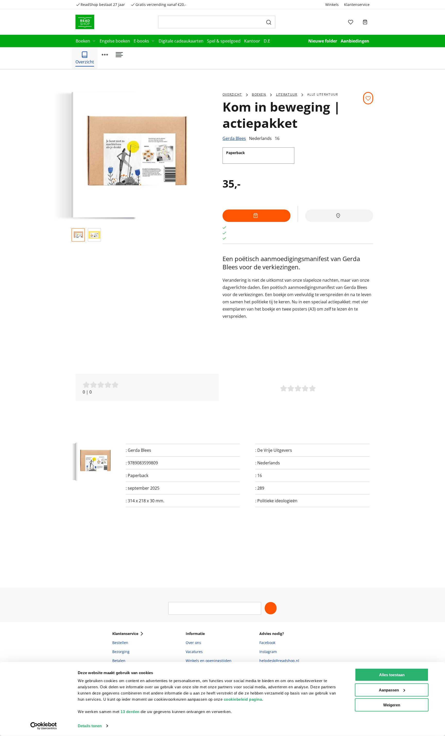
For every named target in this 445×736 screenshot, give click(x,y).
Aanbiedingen (355, 41)
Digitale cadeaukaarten (181, 41)
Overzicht (232, 94)
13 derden (130, 711)
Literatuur (286, 94)
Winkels (332, 4)
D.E (267, 41)
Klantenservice (357, 4)
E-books (141, 41)
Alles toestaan (392, 675)
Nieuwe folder (322, 41)
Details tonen (90, 726)
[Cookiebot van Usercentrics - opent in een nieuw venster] (43, 726)
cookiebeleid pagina (243, 699)
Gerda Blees (234, 138)
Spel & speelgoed (224, 41)
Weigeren (391, 705)
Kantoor (252, 41)
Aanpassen (389, 690)
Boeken (83, 41)
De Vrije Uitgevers (274, 450)
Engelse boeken (115, 41)
